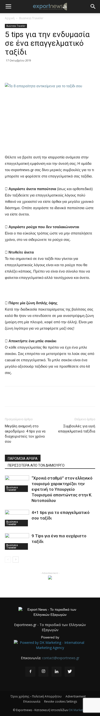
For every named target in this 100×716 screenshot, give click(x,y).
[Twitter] (70, 672)
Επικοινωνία (31, 701)
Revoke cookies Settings (60, 701)
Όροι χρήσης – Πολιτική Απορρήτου (36, 696)
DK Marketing (78, 710)
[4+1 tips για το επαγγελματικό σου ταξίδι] (17, 518)
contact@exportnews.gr (60, 658)
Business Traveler (31, 18)
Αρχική (10, 18)
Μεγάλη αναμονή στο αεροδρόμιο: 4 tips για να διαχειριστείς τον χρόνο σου (25, 434)
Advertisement (76, 696)
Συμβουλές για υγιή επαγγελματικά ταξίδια (76, 428)
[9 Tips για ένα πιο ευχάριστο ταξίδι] (17, 541)
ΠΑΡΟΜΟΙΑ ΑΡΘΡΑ (23, 459)
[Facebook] (30, 672)
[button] (93, 6)
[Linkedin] (56, 672)
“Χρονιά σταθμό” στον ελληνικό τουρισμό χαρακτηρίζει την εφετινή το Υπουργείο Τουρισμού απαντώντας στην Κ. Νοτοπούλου (62, 489)
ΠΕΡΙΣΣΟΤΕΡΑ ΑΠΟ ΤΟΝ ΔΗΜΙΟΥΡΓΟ (36, 465)
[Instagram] (43, 672)
